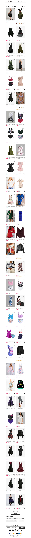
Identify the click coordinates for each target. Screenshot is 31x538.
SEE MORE (15, 513)
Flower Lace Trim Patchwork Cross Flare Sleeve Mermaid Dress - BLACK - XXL (20, 457)
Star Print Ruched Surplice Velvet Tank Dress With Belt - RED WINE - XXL (20, 474)
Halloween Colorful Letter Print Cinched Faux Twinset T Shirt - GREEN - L (20, 392)
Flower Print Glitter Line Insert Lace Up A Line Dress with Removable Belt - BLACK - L (10, 20)
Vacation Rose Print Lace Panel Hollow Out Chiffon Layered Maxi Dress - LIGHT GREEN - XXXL (10, 392)
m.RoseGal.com (11, 1)
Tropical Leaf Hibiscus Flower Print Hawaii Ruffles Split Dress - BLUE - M (10, 308)
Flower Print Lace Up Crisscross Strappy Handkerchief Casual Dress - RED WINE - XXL (10, 441)
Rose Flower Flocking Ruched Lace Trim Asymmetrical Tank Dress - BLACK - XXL (10, 490)
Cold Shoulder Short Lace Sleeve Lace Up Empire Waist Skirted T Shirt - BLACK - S (10, 173)
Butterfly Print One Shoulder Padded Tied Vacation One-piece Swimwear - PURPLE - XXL (10, 357)
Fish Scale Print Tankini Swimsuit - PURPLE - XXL (10, 341)
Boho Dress (22, 518)
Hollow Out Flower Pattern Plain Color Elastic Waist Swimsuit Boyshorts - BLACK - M (20, 357)
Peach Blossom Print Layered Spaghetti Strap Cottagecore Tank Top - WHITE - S (20, 157)
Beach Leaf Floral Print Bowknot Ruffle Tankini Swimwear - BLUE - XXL (10, 324)
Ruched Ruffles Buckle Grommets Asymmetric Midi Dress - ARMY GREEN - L (20, 55)
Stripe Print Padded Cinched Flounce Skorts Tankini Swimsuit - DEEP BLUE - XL (20, 341)
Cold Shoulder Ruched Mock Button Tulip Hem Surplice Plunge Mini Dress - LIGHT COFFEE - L (20, 190)
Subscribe (22, 527)
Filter (22, 6)
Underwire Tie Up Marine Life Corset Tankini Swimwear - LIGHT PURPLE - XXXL (20, 324)
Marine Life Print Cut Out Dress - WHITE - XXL (20, 375)
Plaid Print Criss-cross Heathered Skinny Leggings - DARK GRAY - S (20, 408)
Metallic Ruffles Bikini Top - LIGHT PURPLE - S (20, 104)
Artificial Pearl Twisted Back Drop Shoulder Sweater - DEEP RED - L (20, 239)
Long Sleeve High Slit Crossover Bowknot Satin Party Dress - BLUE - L (20, 206)
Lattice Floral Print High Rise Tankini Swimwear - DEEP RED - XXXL (10, 88)
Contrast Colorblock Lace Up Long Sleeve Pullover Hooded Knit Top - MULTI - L (10, 255)
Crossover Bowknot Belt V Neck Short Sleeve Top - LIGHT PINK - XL (20, 173)
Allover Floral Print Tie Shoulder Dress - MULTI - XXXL (10, 206)
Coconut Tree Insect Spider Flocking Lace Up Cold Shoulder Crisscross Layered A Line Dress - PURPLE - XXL (10, 507)
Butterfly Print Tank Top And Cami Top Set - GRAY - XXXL (10, 124)
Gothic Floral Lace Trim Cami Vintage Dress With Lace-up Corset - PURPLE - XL (10, 408)
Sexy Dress (16, 518)
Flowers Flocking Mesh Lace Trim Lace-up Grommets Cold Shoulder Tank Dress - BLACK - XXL (20, 507)
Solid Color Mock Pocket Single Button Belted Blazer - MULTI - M (10, 239)
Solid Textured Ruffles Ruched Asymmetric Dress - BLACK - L (20, 71)
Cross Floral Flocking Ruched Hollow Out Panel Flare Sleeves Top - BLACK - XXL (20, 441)
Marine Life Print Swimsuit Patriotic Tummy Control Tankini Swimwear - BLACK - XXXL (20, 124)
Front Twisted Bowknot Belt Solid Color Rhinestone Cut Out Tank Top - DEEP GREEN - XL (10, 157)
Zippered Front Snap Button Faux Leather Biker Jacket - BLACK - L (20, 255)
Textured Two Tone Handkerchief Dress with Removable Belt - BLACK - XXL (10, 457)
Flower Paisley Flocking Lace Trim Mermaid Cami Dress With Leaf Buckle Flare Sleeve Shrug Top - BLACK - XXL (20, 490)
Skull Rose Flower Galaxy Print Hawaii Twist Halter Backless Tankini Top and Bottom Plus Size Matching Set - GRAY (20, 308)
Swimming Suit (9, 518)
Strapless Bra (14, 520)
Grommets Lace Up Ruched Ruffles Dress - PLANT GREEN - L (20, 20)
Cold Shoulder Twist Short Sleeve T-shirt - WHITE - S (10, 190)
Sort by (13, 6)
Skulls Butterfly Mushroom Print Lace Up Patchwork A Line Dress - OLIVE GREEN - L (10, 71)
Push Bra (8, 520)
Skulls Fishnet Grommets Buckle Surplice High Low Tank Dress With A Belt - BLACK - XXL (10, 474)
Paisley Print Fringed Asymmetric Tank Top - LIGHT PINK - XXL (10, 375)
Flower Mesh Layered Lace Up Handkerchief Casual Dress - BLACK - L (10, 55)
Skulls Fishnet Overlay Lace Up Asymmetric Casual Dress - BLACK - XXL (10, 104)
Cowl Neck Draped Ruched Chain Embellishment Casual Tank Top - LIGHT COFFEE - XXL (20, 88)
